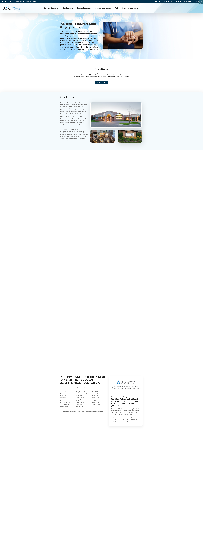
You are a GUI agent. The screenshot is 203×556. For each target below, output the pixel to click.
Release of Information (130, 8)
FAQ (116, 8)
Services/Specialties (51, 8)
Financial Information (103, 8)
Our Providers (68, 8)
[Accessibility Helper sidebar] (201, 2)
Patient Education (84, 8)
